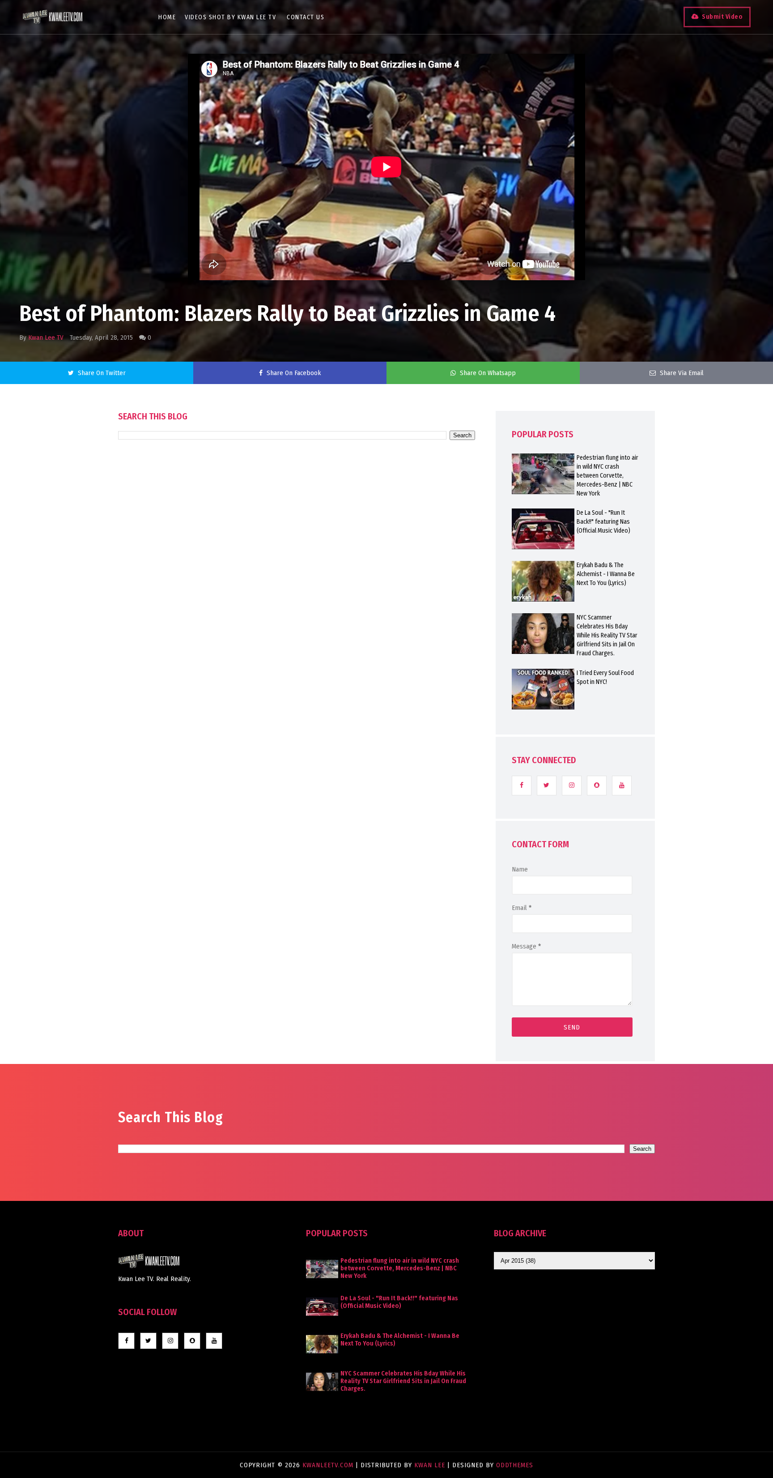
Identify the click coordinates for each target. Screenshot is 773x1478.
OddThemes (514, 1465)
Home (167, 17)
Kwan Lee (429, 1465)
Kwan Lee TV (46, 337)
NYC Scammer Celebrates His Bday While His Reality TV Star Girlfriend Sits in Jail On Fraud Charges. (607, 635)
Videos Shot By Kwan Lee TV (230, 17)
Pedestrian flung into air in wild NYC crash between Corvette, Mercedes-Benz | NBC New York (607, 475)
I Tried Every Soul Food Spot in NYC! (605, 677)
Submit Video (722, 17)
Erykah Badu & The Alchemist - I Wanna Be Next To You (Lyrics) (606, 574)
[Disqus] (296, 695)
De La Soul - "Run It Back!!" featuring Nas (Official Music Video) (603, 521)
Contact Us (305, 17)
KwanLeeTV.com (329, 1465)
